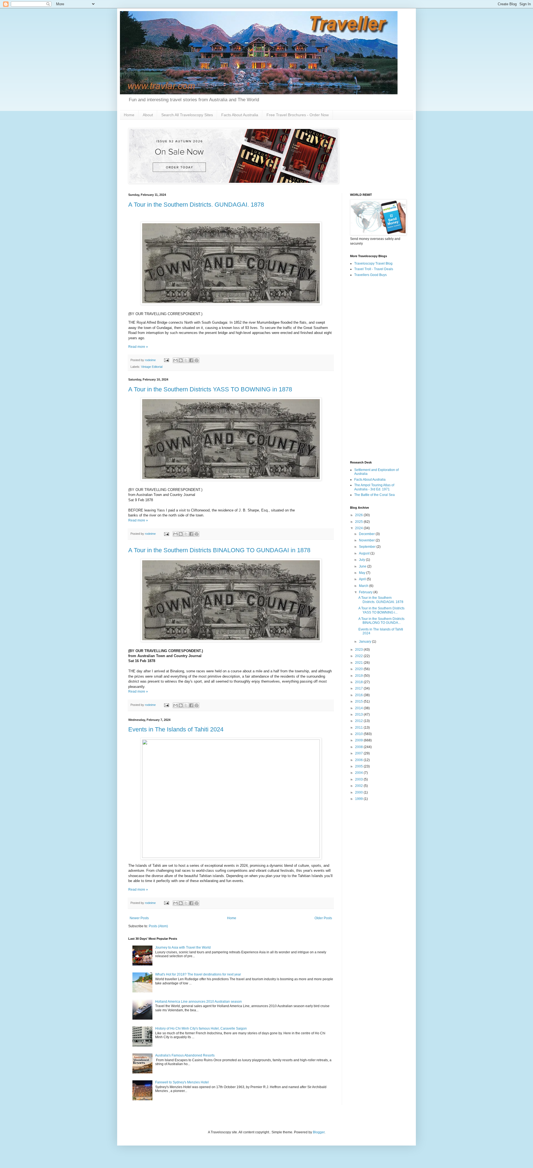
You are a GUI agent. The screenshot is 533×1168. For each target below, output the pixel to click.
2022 (359, 656)
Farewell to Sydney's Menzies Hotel (182, 1082)
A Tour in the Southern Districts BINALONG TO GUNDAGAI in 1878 (219, 550)
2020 (359, 669)
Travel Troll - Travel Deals (373, 269)
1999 (359, 799)
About (148, 115)
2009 (359, 740)
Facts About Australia (239, 115)
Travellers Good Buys (370, 275)
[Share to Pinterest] (196, 360)
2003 (359, 779)
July (362, 560)
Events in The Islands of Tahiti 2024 (175, 729)
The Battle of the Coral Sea (374, 495)
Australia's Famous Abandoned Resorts (185, 1055)
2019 (359, 676)
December (367, 534)
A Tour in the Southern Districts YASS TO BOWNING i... (381, 610)
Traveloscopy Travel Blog (373, 263)
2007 (359, 753)
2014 (359, 708)
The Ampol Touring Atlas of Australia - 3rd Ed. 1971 (374, 487)
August (364, 553)
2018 (359, 682)
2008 (359, 747)
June (363, 566)
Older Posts (323, 918)
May (362, 573)
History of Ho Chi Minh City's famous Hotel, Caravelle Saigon (201, 1028)
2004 (359, 773)
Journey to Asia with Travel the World (183, 947)
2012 (359, 721)
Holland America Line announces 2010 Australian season (198, 1002)
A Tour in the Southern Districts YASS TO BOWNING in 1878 (210, 389)
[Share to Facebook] (191, 360)
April (363, 579)
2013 (359, 714)
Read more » (138, 347)
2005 (359, 766)
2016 (359, 695)
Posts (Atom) (158, 926)
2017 (359, 688)
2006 (359, 760)
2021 (359, 663)
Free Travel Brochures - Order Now (297, 115)
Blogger (319, 1132)
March (364, 586)
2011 (359, 727)
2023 (359, 650)
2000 (359, 792)
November (367, 540)
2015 (359, 701)
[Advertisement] (377, 369)
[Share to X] (186, 360)
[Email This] (175, 360)
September (367, 547)
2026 (359, 515)
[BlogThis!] (180, 360)
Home (129, 115)
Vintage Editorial (151, 366)
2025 (359, 522)
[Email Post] (166, 360)
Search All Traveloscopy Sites (187, 115)
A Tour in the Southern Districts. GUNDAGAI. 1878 (196, 204)
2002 (359, 786)
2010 (359, 734)
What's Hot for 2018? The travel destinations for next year (198, 974)
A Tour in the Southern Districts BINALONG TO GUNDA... (381, 621)
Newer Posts (139, 918)
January (365, 641)
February (366, 592)
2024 (359, 528)
